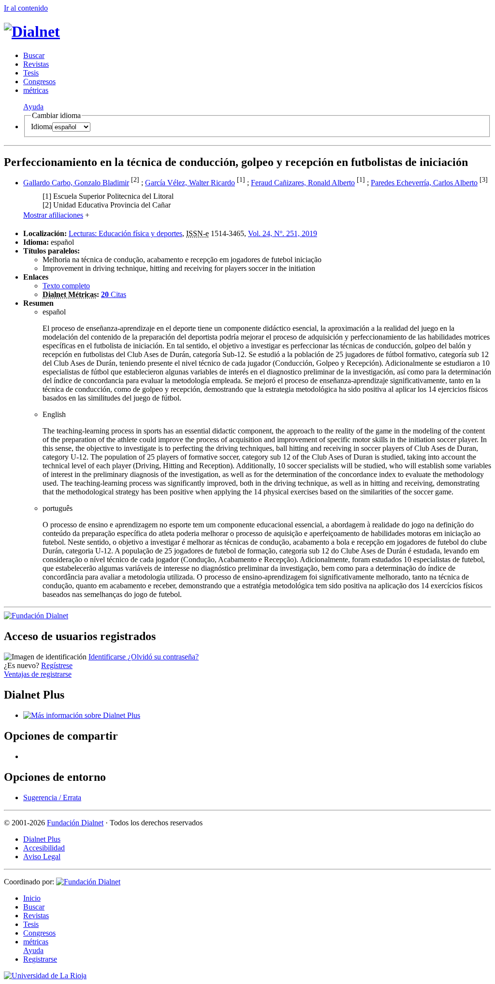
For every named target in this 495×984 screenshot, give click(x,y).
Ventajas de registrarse (38, 674)
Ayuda (33, 107)
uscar (33, 55)
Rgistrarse (40, 959)
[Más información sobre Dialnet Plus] (81, 715)
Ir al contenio (26, 8)
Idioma (41, 126)
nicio (32, 898)
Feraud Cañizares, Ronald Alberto (303, 183)
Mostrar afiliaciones (53, 215)
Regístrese (57, 665)
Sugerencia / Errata (52, 797)
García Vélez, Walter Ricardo (190, 183)
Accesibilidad (44, 848)
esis (31, 73)
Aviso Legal (41, 856)
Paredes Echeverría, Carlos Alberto (424, 183)
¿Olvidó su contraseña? (163, 657)
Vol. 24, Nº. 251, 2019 (282, 233)
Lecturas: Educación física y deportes (125, 233)
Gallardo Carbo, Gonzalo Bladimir (76, 183)
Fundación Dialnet (75, 823)
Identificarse (108, 657)
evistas (36, 64)
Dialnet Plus (41, 839)
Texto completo (66, 286)
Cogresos (39, 81)
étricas (35, 90)
